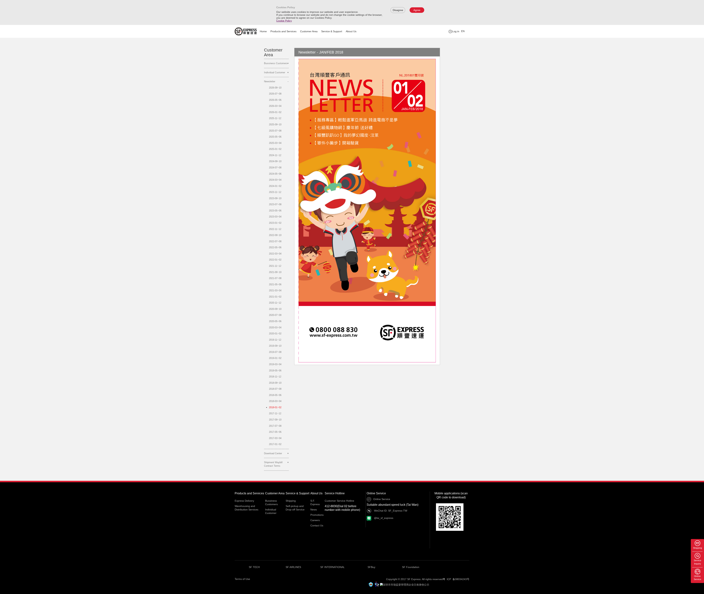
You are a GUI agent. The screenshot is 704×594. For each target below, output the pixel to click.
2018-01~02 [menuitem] (275, 407)
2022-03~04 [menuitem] (275, 253)
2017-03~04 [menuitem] (275, 438)
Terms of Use (242, 579)
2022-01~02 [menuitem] (275, 259)
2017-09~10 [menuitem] (275, 419)
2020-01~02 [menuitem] (275, 333)
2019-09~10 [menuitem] (275, 345)
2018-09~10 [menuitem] (275, 382)
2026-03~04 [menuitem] (275, 106)
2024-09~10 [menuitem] (275, 161)
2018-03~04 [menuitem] (275, 401)
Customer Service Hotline (339, 500)
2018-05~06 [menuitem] (275, 395)
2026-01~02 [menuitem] (275, 112)
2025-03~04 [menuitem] (275, 143)
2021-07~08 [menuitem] (275, 278)
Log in (455, 31)
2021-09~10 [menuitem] (275, 272)
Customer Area (309, 31)
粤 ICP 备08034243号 (456, 579)
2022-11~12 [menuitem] (275, 229)
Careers (315, 520)
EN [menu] (463, 31)
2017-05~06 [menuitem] (275, 432)
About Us (351, 31)
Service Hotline (335, 493)
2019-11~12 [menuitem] (275, 339)
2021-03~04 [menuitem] (275, 290)
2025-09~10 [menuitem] (275, 124)
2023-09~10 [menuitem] (275, 198)
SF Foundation (410, 567)
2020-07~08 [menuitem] (275, 315)
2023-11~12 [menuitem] (275, 192)
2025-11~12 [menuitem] (275, 118)
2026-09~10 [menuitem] (275, 87)
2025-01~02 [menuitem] (275, 149)
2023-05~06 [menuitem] (275, 210)
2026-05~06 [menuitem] (275, 100)
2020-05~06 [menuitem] (275, 321)
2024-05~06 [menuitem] (275, 173)
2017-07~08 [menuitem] (275, 426)
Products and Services (283, 31)
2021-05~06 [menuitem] (275, 284)
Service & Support (331, 31)
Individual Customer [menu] (274, 72)
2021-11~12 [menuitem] (275, 266)
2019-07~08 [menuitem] (275, 352)
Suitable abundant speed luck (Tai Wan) (392, 504)
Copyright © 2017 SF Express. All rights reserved (414, 579)
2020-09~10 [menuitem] (275, 309)
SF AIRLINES (293, 567)
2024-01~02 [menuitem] (275, 186)
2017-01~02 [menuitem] (275, 444)
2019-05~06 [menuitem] (275, 370)
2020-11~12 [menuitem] (275, 302)
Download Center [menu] (273, 453)
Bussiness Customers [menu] (275, 63)
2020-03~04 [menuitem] (275, 327)
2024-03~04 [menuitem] (275, 179)
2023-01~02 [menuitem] (275, 223)
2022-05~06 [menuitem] (275, 247)
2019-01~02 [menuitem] (275, 358)
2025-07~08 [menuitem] (275, 130)
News (313, 509)
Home (263, 31)
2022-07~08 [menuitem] (275, 241)
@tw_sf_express (383, 517)
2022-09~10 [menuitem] (275, 235)
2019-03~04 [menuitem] (275, 364)
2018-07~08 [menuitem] (275, 389)
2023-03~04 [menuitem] (275, 216)
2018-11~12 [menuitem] (275, 376)
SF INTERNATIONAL (332, 567)
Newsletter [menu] (269, 81)
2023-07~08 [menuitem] (275, 204)
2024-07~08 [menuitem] (275, 167)
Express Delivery (244, 500)
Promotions (317, 514)
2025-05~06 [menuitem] (275, 136)
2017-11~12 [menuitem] (275, 413)
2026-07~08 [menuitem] (275, 93)
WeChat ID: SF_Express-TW (390, 510)
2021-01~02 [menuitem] (275, 296)
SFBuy (371, 567)
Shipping (291, 500)
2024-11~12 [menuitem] (275, 155)
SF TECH (254, 567)
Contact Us (316, 525)
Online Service (376, 493)
